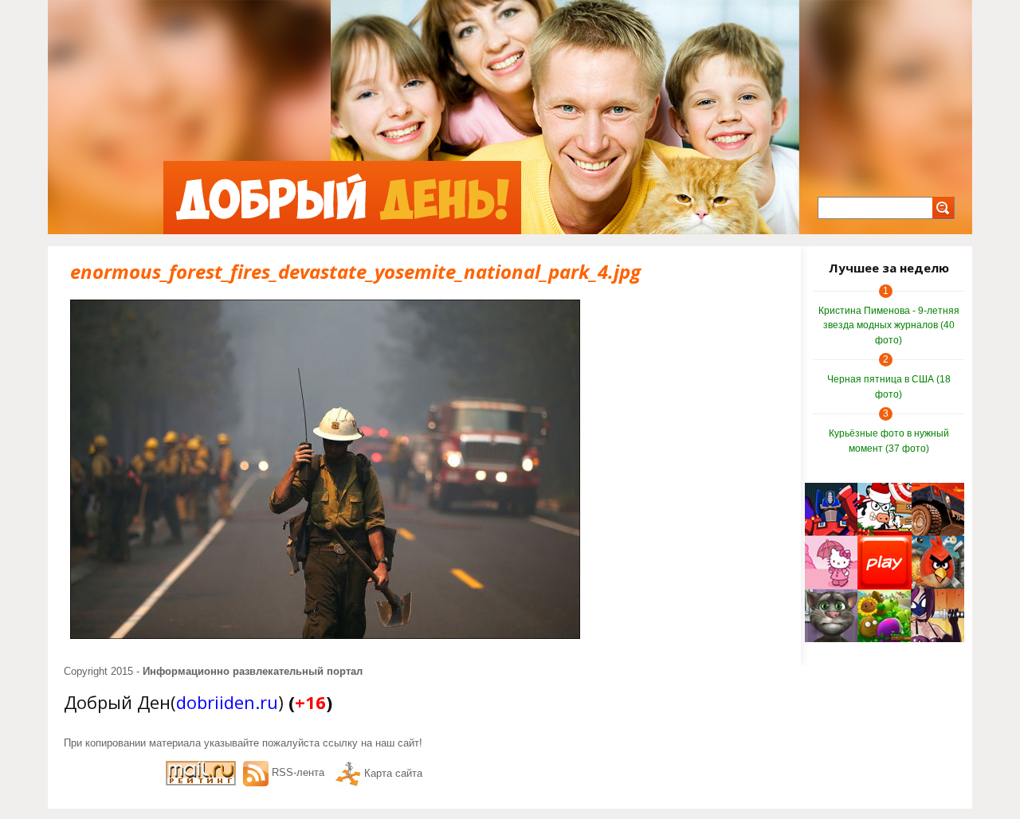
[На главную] (342, 197)
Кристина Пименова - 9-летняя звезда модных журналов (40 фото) (888, 325)
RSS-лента (298, 772)
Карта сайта (393, 773)
